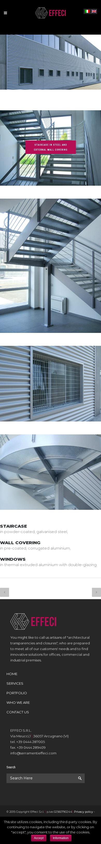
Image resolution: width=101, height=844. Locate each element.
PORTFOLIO (16, 693)
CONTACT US (17, 712)
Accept (39, 838)
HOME (11, 674)
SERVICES (14, 683)
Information (61, 838)
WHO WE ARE (18, 702)
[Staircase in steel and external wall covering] (50, 196)
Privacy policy (83, 812)
